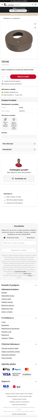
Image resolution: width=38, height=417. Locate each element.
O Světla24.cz (7, 318)
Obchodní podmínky (8, 355)
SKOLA (18, 10)
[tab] (19, 298)
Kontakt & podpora (10, 285)
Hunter (21, 107)
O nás (3, 322)
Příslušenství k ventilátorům (12, 18)
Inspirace (4, 338)
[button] (35, 24)
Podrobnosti (7, 149)
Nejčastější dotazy (7, 296)
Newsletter (5, 325)
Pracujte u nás (6, 332)
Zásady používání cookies (10, 352)
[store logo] (13, 4)
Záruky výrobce (6, 312)
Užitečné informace (10, 344)
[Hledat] (32, 4)
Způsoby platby (8, 364)
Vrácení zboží (6, 299)
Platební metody (7, 302)
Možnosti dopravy (7, 305)
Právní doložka (6, 358)
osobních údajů (27, 273)
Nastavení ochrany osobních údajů (15, 393)
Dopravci (5, 381)
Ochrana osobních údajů (9, 348)
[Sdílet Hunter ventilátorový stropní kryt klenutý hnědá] (35, 27)
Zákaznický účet (7, 309)
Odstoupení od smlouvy (10, 289)
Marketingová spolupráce (10, 328)
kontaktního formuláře (20, 271)
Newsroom (5, 335)
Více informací (8, 144)
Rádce (11, 338)
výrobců (29, 275)
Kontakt (4, 293)
